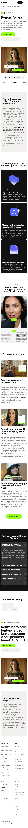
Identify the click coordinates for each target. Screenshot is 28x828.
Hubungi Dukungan (19, 792)
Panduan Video (4, 798)
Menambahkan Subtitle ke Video (6, 751)
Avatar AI (17, 746)
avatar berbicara (10, 498)
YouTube (17, 801)
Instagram (17, 809)
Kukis (16, 789)
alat (7, 269)
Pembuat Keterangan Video (6, 766)
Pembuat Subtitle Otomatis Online (5, 762)
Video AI (17, 751)
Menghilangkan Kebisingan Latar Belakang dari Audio (19, 761)
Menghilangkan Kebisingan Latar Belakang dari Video (19, 767)
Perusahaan (4, 784)
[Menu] (25, 2)
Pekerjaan (17, 781)
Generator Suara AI (19, 754)
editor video (21, 127)
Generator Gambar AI (20, 749)
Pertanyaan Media (19, 795)
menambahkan (21, 397)
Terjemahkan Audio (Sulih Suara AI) (11, 39)
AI (21, 269)
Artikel (2, 793)
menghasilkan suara (15, 442)
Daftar (20, 2)
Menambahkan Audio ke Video (6, 747)
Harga (2, 781)
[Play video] (14, 319)
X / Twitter (17, 806)
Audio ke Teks (4, 759)
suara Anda (18, 399)
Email (16, 814)
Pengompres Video (5, 770)
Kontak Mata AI (18, 757)
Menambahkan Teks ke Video (6, 755)
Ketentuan (17, 786)
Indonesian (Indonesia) (6, 823)
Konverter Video (5, 772)
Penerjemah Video (5, 775)
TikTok (16, 811)
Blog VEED (3, 790)
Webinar (3, 795)
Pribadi (16, 784)
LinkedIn (17, 803)
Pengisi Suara (18, 771)
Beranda (3, 6)
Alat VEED (9, 6)
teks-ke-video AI (5, 501)
